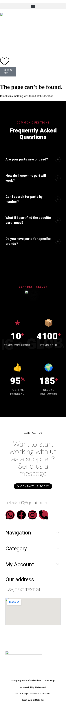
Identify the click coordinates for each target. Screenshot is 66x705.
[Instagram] (32, 514)
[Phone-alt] (43, 514)
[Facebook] (21, 514)
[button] (33, 6)
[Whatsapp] (10, 514)
